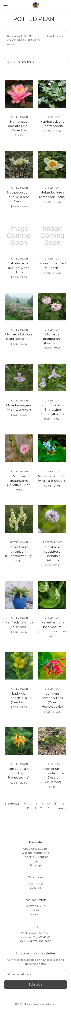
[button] (35, 40)
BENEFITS (35, 887)
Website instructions (35, 852)
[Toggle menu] (5, 5)
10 (48, 803)
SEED (35, 910)
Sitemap (35, 865)
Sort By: (11, 62)
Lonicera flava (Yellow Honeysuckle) (18, 773)
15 (41, 808)
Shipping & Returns (35, 857)
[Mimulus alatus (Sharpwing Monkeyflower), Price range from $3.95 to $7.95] (52, 377)
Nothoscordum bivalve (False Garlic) (19, 197)
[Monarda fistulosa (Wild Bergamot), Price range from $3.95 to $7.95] (19, 306)
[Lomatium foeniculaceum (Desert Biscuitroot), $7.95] (52, 741)
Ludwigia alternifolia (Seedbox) (19, 698)
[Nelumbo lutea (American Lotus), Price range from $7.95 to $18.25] (52, 164)
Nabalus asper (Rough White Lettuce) (19, 267)
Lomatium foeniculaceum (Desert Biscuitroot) (52, 775)
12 (63, 803)
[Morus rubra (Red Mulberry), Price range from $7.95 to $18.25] (52, 235)
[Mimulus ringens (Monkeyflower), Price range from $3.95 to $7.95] (19, 377)
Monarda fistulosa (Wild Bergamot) (18, 337)
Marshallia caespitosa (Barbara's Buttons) (52, 553)
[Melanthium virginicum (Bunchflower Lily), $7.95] (19, 519)
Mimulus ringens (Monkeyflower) (19, 407)
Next (60, 808)
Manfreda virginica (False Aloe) (19, 625)
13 (28, 808)
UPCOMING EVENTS (35, 848)
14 (35, 808)
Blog (35, 861)
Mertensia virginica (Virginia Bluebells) (52, 478)
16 (48, 808)
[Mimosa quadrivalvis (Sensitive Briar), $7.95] (19, 448)
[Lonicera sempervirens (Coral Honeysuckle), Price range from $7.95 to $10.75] (52, 665)
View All (35, 914)
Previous (13, 804)
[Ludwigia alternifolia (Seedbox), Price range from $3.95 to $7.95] (19, 665)
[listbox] (29, 62)
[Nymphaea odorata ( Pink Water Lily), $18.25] (19, 93)
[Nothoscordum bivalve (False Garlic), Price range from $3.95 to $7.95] (19, 164)
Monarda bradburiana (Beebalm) (52, 339)
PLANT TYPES (35, 883)
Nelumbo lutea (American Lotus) (52, 195)
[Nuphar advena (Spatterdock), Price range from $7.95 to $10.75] (52, 93)
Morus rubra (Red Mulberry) (52, 265)
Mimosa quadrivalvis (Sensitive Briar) (19, 480)
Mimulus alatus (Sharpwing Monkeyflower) (52, 409)
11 (56, 803)
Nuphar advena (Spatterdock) (52, 124)
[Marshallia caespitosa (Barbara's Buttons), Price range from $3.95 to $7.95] (52, 519)
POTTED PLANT (35, 906)
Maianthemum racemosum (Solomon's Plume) (52, 627)
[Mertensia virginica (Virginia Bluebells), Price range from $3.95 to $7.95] (52, 448)
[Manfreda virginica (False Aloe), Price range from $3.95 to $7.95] (19, 594)
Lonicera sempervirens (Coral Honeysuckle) (52, 700)
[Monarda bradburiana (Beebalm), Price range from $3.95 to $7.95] (52, 306)
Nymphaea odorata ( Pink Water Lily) (19, 126)
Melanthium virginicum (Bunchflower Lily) (19, 551)
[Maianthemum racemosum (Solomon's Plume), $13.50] (52, 594)
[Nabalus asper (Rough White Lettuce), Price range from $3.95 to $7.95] (19, 235)
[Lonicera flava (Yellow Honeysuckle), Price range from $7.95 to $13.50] (19, 741)
